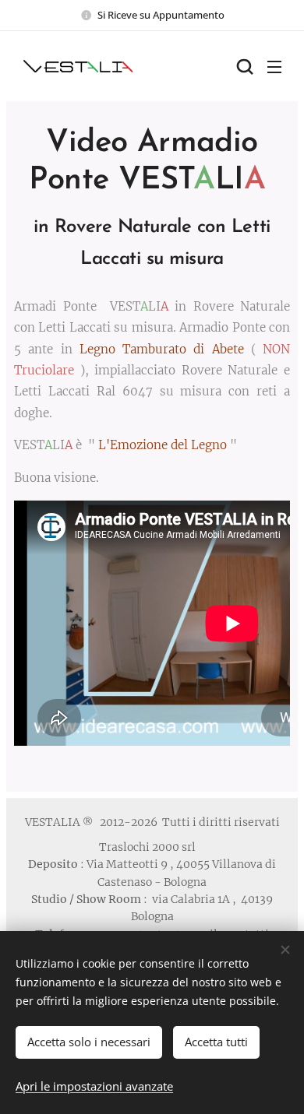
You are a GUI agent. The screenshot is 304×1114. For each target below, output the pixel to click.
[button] (243, 66)
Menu (274, 66)
